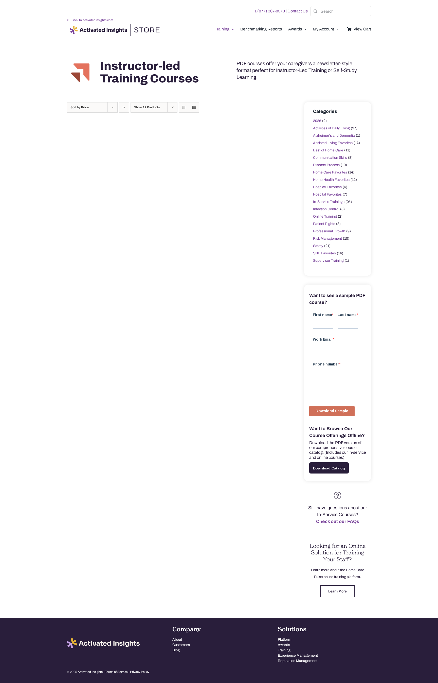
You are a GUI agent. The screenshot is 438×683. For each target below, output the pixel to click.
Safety (318, 246)
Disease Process (326, 165)
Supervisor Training (328, 260)
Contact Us (297, 11)
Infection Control (326, 209)
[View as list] (194, 107)
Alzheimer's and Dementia (334, 135)
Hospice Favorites (327, 187)
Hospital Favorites (327, 194)
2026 (317, 121)
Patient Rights (324, 224)
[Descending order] (124, 107)
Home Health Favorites (331, 180)
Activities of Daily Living (331, 128)
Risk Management (327, 238)
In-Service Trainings (328, 202)
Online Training (325, 216)
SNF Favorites (324, 253)
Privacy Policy (139, 672)
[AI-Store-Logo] (113, 26)
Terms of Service (116, 672)
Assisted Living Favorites (333, 143)
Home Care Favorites (330, 172)
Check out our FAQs (337, 521)
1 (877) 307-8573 (269, 11)
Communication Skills (330, 158)
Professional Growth (329, 231)
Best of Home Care (328, 150)
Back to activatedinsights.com (92, 20)
